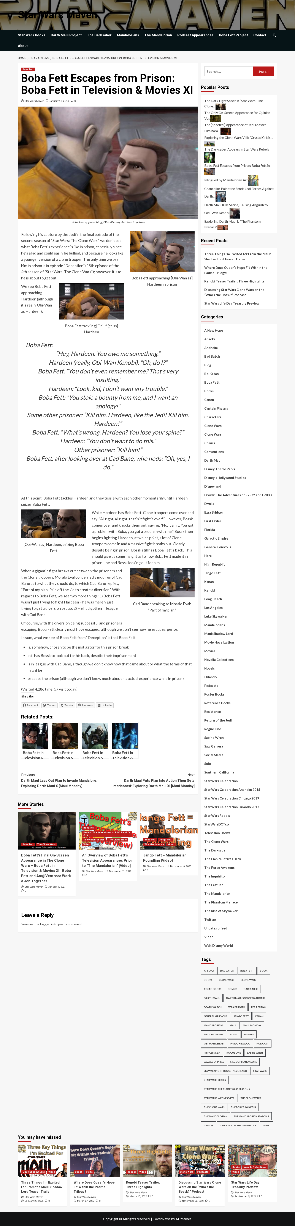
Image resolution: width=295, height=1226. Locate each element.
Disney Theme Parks (219, 469)
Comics (209, 443)
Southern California (219, 772)
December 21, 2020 (120, 871)
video (266, 1125)
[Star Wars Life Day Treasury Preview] (252, 1161)
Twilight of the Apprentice (238, 1125)
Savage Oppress (214, 1061)
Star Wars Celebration (221, 781)
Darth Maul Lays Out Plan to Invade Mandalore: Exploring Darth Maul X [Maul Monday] (59, 780)
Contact (259, 35)
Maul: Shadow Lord (218, 634)
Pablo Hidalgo (240, 1043)
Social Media (213, 755)
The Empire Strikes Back (222, 859)
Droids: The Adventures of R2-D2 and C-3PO (106, 833)
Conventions (214, 452)
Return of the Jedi (218, 720)
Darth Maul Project (66, 35)
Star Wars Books (31, 35)
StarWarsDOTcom (217, 824)
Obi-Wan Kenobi (214, 1043)
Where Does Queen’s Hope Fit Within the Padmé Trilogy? (235, 270)
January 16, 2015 (59, 100)
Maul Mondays (214, 1034)
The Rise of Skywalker (221, 911)
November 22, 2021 (193, 1201)
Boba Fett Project (233, 35)
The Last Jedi (214, 885)
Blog (207, 365)
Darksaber (251, 989)
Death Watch (213, 1007)
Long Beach (213, 599)
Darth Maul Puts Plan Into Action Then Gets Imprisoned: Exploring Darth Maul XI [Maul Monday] (153, 780)
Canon (209, 400)
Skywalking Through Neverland (225, 1070)
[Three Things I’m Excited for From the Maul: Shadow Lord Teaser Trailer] (42, 1161)
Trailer (209, 1125)
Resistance (212, 712)
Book (263, 970)
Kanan (209, 582)
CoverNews (161, 1219)
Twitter (210, 919)
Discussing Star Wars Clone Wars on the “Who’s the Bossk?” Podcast (234, 292)
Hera (208, 556)
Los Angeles (213, 608)
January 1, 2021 (57, 886)
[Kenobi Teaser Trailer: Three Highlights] (147, 1161)
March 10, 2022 (138, 1196)
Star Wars (260, 1070)
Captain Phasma (216, 408)
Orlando (210, 677)
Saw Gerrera (213, 746)
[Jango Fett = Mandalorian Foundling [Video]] (169, 831)
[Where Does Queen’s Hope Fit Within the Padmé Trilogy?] (95, 1161)
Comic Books (212, 989)
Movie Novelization (219, 642)
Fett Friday (258, 1007)
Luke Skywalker (216, 616)
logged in (47, 924)
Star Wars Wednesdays (219, 1098)
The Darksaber (99, 35)
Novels (209, 668)
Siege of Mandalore (243, 1061)
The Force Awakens (219, 867)
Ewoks (209, 504)
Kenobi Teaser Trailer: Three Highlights (234, 281)
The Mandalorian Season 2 (251, 1116)
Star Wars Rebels (217, 815)
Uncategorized (215, 928)
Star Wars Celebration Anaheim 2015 (232, 789)
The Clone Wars (46, 844)
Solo (207, 763)
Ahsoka (210, 339)
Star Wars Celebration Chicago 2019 (231, 798)
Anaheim (211, 348)
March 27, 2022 (85, 1201)
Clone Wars (213, 426)
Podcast (263, 1043)
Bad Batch (212, 356)
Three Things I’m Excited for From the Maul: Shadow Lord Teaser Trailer (237, 256)
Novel (234, 1034)
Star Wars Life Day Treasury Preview (231, 303)
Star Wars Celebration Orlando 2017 (231, 807)
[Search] (274, 35)
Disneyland (212, 486)
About (23, 46)
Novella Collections (219, 660)
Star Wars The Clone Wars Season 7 (227, 1089)
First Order (212, 521)
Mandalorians (128, 35)
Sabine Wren (214, 737)
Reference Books (217, 703)
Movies (209, 651)
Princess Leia (212, 1052)
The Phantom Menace (221, 902)
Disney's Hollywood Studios (225, 478)
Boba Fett (27, 69)
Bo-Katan (211, 374)
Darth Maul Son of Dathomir (245, 998)
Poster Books (214, 694)
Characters (212, 417)
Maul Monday (252, 1025)
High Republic (214, 564)
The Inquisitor (215, 876)
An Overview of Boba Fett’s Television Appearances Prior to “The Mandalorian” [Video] (107, 860)
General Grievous (217, 547)
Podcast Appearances (195, 35)
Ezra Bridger (213, 512)
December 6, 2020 (180, 866)
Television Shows (94, 839)
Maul (233, 1025)
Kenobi (209, 590)
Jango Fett (165, 839)
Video (86, 844)
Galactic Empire (216, 538)
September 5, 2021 (245, 1196)
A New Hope (213, 330)
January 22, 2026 (34, 1201)
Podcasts (211, 686)
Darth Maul (212, 460)
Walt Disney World (218, 945)
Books (209, 391)
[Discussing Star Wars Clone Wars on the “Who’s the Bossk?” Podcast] (200, 1161)
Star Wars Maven (57, 15)
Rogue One (212, 729)
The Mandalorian (158, 35)
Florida (209, 530)
